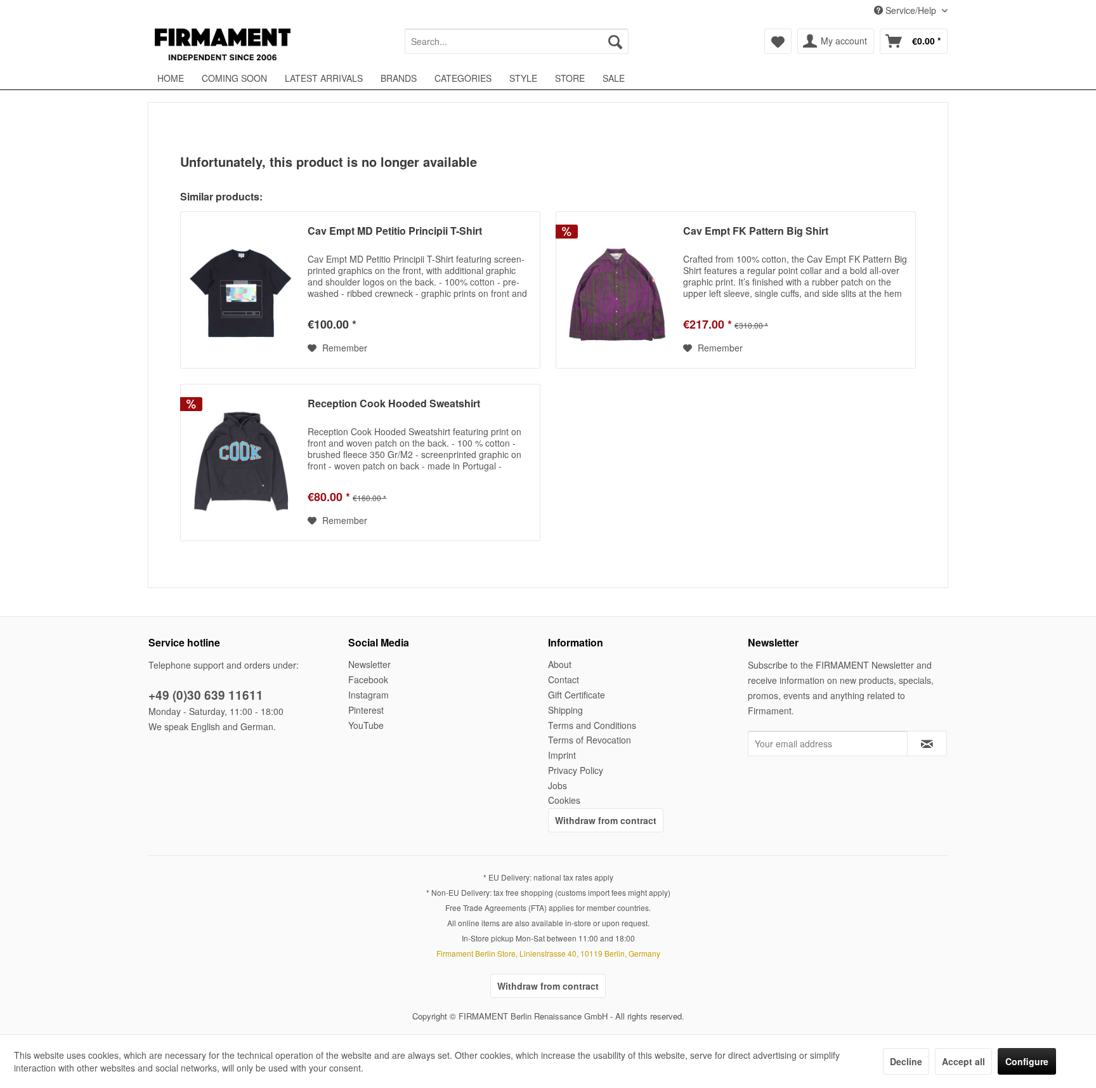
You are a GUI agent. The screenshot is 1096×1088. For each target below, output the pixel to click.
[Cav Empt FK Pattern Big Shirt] (616, 290)
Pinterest (366, 710)
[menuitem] (517, 41)
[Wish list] (778, 41)
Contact (563, 679)
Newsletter (369, 664)
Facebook (368, 679)
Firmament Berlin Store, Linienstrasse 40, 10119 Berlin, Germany (548, 953)
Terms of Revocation (589, 739)
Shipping (565, 710)
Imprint (562, 755)
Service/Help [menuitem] (911, 10)
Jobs (557, 785)
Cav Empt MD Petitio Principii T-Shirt (395, 231)
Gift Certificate (576, 694)
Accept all (963, 1061)
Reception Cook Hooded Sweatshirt (394, 403)
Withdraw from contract (605, 820)
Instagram (368, 694)
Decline (906, 1061)
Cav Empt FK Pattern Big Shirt (755, 231)
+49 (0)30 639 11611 (205, 695)
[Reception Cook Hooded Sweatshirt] (241, 462)
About (559, 664)
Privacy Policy (575, 770)
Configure (1026, 1061)
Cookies (564, 800)
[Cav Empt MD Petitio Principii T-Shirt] (241, 290)
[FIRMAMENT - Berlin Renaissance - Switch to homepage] (222, 44)
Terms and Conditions (592, 725)
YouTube (366, 725)
